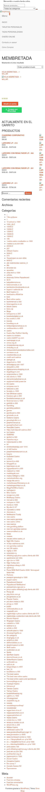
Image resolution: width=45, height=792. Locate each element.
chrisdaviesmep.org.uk (15, 345)
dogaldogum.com (13, 371)
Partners (10, 575)
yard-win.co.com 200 (14, 751)
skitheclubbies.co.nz (14, 642)
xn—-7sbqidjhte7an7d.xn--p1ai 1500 (20, 741)
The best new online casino (17, 676)
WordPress (25, 788)
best (8, 297)
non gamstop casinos (15, 546)
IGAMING (10, 434)
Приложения (12, 768)
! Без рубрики (12, 217)
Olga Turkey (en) (13, 563)
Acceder (10, 777)
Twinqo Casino (12, 691)
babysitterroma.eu (13, 282)
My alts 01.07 (12, 507)
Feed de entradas (13, 780)
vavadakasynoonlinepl (15, 705)
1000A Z (10, 226)
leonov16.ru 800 (13, 461)
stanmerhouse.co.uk (14, 657)
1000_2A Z (11, 224)
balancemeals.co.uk (14, 284)
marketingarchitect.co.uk (16, 485)
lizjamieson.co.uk (13, 466)
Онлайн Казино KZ (14, 766)
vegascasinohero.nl (14, 715)
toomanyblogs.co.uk (14, 681)
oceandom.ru (12, 553)
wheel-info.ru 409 (13, 725)
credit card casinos (14, 357)
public (9, 606)
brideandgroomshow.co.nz (17, 326)
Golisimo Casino (13, 417)
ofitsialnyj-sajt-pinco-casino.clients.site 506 (23, 555)
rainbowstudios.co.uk (15, 608)
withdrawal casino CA (15, 729)
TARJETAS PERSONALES (12, 27)
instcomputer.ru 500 (14, 442)
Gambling (10, 405)
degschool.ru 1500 (14, 362)
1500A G (10, 234)
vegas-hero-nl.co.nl (14, 710)
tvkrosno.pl (11, 686)
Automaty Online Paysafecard (18, 277)
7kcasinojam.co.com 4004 (16, 258)
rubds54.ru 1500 (13, 623)
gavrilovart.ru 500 (13, 413)
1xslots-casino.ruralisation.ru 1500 (20, 241)
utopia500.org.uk (13, 700)
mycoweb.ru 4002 (13, 509)
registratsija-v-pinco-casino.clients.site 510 (23, 613)
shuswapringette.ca (14, 633)
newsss (9, 536)
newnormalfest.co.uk (14, 531)
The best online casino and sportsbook (21, 679)
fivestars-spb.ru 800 (14, 396)
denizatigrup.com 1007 (15, 364)
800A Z (9, 260)
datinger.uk (11, 359)
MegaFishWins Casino (15, 488)
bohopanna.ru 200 (14, 313)
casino (9, 330)
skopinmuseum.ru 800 (15, 645)
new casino (11, 517)
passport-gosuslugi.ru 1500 (17, 577)
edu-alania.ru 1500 (14, 376)
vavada (9, 703)
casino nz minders (13, 335)
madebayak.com (13, 473)
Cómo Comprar (8, 47)
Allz (8, 265)
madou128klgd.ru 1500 (15, 475)
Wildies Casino (12, 727)
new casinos (11, 524)
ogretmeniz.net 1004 (14, 558)
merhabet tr (11, 490)
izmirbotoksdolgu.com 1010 (17, 446)
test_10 (9, 669)
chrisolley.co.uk (12, 347)
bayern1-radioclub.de (15, 289)
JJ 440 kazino (12, 449)
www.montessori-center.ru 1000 (19, 737)
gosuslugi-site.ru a (14, 420)
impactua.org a (12, 439)
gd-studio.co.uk (12, 415)
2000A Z (10, 246)
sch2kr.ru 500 (12, 628)
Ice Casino (11, 432)
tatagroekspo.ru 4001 (15, 667)
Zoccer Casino (12, 758)
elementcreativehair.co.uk (16, 379)
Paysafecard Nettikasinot (16, 584)
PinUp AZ (10, 592)
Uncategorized (12, 698)
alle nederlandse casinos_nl (17, 263)
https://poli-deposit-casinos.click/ (19, 430)
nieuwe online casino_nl (16, 538)
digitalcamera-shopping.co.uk (18, 369)
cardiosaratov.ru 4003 (15, 328)
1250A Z (10, 231)
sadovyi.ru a (11, 625)
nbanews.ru (11, 512)
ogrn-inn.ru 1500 (13, 560)
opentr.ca (10, 567)
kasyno (9, 454)
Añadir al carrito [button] (10, 104)
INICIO (4, 22)
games (9, 410)
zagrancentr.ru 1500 (14, 756)
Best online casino (13, 299)
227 (8, 248)
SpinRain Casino (13, 654)
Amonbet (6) (11, 267)
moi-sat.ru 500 (12, 500)
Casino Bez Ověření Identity (17, 333)
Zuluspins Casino (13, 761)
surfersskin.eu (12, 662)
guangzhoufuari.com (14, 425)
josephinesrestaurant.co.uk (17, 451)
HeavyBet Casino (13, 427)
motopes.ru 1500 (13, 502)
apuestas (10, 270)
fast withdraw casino (14, 393)
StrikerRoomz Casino (15, 659)
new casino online (13, 521)
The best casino (13, 674)
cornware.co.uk (12, 352)
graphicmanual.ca (13, 422)
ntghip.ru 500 (12, 550)
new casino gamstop (14, 519)
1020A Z (10, 229)
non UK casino (12, 548)
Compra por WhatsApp (12, 110)
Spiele (9, 652)
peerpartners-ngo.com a (16, 587)
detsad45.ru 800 (13, 367)
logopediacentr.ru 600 (15, 468)
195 (8, 238)
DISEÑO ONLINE (8, 36)
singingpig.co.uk (13, 638)
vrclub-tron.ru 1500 (14, 720)
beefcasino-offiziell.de (15, 294)
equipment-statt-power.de (16, 381)
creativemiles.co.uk (14, 355)
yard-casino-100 (13, 746)
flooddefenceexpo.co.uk (16, 398)
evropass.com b (13, 386)
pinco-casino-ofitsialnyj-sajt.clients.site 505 (23, 589)
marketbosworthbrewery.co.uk (18, 483)
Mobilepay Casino (13, 497)
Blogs (9, 311)
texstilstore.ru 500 (13, 671)
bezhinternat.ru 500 (14, 301)
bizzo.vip (10, 309)
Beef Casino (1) (12, 292)
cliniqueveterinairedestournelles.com (20, 350)
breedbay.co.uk (12, 323)
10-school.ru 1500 (13, 222)
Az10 (8, 280)
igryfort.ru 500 (12, 437)
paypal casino (12, 579)
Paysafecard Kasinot (14, 582)
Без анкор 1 (11, 763)
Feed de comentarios (15, 782)
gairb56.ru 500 (12, 403)
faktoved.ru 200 (12, 388)
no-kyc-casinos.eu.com (15, 543)
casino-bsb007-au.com (15, 338)
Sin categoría (12, 635)
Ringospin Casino (13, 621)
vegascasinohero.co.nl (15, 712)
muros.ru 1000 (12, 504)
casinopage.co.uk (13, 340)
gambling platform (13, 408)
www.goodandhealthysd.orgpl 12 (19, 732)
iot (7, 444)
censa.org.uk (11, 342)
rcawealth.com (12, 611)
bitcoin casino (12, 306)
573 (8, 255)
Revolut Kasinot (12, 618)
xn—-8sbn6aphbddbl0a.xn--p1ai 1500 (21, 744)
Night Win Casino (13, 541)
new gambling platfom (15, 526)
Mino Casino (11, 492)
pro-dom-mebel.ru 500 (15, 601)
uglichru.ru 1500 (13, 696)
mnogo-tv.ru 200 (13, 495)
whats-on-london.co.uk (15, 722)
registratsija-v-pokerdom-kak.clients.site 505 (23, 616)
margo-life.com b (13, 480)
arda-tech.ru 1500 (13, 272)
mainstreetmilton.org (14, 478)
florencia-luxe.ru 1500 (15, 401)
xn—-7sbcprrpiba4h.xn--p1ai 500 (19, 739)
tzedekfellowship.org (14, 693)
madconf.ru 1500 (13, 471)
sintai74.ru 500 (12, 640)
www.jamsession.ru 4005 (16, 734)
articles (9, 275)
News (9, 534)
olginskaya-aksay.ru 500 (16, 565)
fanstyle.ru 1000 (13, 391)
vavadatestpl (11, 708)
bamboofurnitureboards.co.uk (18, 287)
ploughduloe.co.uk (14, 596)
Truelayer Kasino (13, 683)
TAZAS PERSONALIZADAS (12, 32)
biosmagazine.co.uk (14, 304)
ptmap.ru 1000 (12, 604)
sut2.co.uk (10, 664)
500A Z (9, 253)
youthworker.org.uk (14, 754)
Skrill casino (11, 647)
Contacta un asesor (9, 42)
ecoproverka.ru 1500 (14, 374)
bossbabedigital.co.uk (15, 316)
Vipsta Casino (12, 717)
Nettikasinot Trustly (14, 514)
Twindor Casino (12, 688)
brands (9, 321)
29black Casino (12, 251)
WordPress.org (12, 785)
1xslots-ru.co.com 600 (15, 243)
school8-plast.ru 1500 (15, 630)
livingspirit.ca (11, 463)
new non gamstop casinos (16, 529)
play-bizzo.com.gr (13, 594)
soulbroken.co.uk (13, 650)
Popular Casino (12, 599)
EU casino (10, 384)
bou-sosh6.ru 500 (13, 318)
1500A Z (10, 236)
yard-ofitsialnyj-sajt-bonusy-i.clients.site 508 (23, 749)
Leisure (9, 459)
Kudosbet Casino (13, 456)
